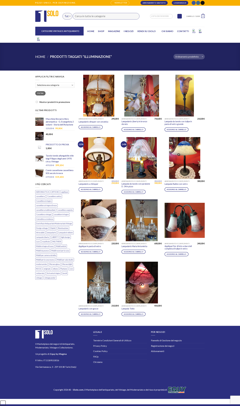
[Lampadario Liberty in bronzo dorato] (142, 95)
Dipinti (52, 228)
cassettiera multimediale (45, 210)
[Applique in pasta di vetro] (99, 220)
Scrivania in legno (53, 273)
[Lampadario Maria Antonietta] (142, 220)
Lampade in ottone (65, 232)
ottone (55, 269)
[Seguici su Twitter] (54, 375)
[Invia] (135, 16)
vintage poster (50, 278)
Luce (38, 242)
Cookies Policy (100, 351)
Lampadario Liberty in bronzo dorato (134, 122)
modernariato (41, 264)
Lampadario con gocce (88, 308)
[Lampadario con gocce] (99, 282)
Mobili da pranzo (42, 251)
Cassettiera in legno (43, 201)
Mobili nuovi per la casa (60, 251)
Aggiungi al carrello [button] (90, 127)
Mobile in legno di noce (44, 246)
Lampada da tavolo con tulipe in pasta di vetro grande (178, 122)
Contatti (183, 31)
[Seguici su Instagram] (198, 3)
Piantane (63, 269)
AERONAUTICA (42, 192)
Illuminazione (63, 228)
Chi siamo (167, 31)
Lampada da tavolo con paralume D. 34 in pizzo (136, 185)
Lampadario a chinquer (88, 184)
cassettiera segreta (65, 210)
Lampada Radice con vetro (176, 184)
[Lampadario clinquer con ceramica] (99, 95)
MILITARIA (56, 242)
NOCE (38, 269)
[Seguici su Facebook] (194, 3)
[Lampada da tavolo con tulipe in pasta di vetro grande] (185, 95)
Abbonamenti (157, 351)
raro (71, 269)
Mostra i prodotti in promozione (54, 102)
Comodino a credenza (44, 219)
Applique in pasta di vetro (90, 246)
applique (64, 192)
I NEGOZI (129, 31)
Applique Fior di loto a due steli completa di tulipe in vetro (178, 247)
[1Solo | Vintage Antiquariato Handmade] (46, 16)
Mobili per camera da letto (46, 255)
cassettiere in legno (61, 214)
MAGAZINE (114, 31)
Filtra (40, 93)
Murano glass (54, 264)
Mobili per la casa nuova (45, 260)
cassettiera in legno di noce (46, 205)
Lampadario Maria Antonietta (134, 246)
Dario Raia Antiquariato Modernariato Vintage (54, 223)
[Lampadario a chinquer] (99, 158)
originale (47, 269)
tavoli (65, 273)
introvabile (40, 232)
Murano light (67, 264)
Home (90, 31)
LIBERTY (55, 237)
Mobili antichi (61, 246)
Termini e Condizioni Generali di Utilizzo (112, 340)
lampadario (51, 232)
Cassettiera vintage (43, 214)
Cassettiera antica (54, 196)
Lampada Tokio (128, 308)
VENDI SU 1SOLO (146, 31)
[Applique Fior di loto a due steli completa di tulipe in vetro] (185, 220)
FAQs (96, 356)
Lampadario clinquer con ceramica (93, 122)
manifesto (46, 242)
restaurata (40, 273)
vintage (39, 278)
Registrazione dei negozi (162, 345)
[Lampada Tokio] (142, 282)
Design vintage (42, 228)
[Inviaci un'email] (203, 3)
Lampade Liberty (42, 237)
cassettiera (40, 196)
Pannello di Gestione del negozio (166, 340)
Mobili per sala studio (65, 260)
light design (65, 237)
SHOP (101, 31)
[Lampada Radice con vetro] (185, 158)
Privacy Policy (100, 345)
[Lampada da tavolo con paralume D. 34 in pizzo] (142, 158)
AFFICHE (55, 192)
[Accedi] (179, 16)
